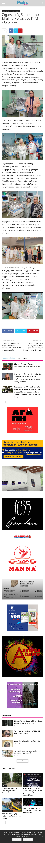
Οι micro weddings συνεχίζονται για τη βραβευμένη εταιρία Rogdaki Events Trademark (33, 346)
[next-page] (6, 402)
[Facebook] (11, 30)
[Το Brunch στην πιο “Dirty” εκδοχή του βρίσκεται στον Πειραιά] (7, 753)
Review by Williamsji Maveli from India (27, 741)
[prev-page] (3, 402)
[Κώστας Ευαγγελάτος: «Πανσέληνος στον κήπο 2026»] (7, 366)
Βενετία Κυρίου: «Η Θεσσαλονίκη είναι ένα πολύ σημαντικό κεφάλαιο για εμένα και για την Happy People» (28, 378)
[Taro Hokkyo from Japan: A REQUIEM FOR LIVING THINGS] (7, 733)
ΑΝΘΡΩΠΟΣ (6, 11)
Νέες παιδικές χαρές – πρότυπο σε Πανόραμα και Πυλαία (11, 816)
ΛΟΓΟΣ (4, 785)
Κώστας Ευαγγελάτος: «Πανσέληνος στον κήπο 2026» (27, 365)
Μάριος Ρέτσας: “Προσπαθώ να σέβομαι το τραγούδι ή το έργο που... (28, 722)
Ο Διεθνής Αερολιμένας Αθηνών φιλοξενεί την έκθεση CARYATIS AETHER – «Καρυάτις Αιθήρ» (12, 346)
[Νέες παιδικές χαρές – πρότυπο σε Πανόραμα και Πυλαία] (12, 805)
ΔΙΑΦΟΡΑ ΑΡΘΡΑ (15, 11)
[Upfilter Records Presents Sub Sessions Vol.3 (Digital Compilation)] (33, 802)
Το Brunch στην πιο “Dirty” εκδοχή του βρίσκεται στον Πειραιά (27, 752)
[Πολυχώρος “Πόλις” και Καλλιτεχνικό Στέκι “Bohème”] (12, 780)
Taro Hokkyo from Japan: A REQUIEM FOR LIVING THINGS (27, 732)
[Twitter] (16, 30)
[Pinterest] (20, 30)
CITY (4, 379)
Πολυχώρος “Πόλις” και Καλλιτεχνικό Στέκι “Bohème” (10, 790)
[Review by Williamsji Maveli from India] (7, 743)
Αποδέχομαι (17, 839)
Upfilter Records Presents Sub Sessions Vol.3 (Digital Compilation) (32, 810)
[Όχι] (42, 836)
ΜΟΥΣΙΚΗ (5, 392)
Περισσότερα (22, 358)
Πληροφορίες (27, 839)
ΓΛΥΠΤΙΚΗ (5, 369)
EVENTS (26, 785)
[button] (3, 3)
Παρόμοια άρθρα (8, 358)
